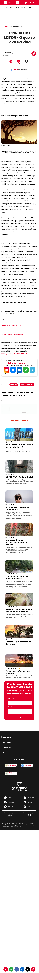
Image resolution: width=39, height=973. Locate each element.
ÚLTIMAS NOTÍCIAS (20, 8)
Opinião (5, 26)
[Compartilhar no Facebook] (16, 969)
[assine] (33, 969)
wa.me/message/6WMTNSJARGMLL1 (14, 354)
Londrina (13, 385)
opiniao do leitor (27, 385)
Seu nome (11, 698)
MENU (10, 2)
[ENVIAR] (20, 717)
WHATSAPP (9, 8)
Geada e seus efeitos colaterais (12, 334)
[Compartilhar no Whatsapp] (11, 969)
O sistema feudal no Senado (11, 325)
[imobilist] (6, 969)
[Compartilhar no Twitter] (28, 969)
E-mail (10, 707)
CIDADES (30, 8)
